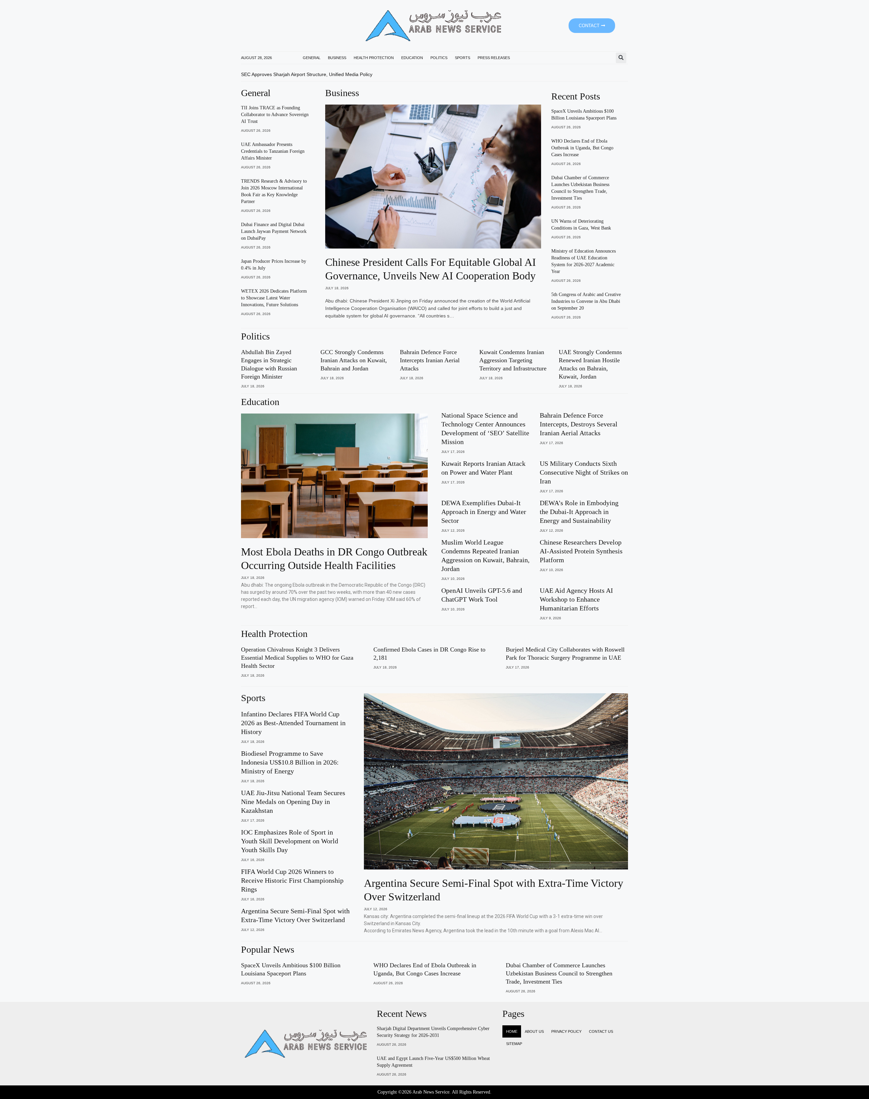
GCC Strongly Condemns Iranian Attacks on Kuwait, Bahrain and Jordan (353, 360)
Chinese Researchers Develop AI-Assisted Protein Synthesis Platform (581, 551)
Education (412, 58)
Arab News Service (430, 1092)
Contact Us (601, 1031)
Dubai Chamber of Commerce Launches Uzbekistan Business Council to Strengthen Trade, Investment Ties (559, 973)
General (311, 58)
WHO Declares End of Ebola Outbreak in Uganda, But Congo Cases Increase (582, 148)
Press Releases (494, 58)
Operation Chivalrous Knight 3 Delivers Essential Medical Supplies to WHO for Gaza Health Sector (297, 657)
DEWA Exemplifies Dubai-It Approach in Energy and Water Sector (483, 511)
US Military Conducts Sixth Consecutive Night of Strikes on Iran (584, 472)
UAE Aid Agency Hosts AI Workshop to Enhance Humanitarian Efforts (576, 599)
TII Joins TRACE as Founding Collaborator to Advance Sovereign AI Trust (275, 114)
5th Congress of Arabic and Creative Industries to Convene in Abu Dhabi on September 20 (586, 301)
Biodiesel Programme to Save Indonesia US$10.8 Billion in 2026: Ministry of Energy (290, 762)
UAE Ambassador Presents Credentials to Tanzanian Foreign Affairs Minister (272, 151)
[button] (621, 58)
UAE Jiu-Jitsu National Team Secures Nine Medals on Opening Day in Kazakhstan (293, 801)
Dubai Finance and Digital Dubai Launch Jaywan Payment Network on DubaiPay (274, 231)
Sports (462, 58)
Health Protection (374, 58)
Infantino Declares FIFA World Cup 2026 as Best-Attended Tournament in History (293, 722)
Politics (438, 58)
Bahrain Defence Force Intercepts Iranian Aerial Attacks (430, 360)
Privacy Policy (566, 1031)
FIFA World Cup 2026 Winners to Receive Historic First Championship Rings (292, 880)
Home (511, 1031)
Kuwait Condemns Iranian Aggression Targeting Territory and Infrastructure (513, 360)
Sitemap (514, 1044)
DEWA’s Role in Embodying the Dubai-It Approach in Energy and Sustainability (579, 511)
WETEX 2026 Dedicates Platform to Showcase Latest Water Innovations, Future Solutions (274, 298)
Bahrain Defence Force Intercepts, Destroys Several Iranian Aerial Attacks (578, 424)
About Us (534, 1031)
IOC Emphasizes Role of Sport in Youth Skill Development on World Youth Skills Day (289, 841)
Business (337, 58)
